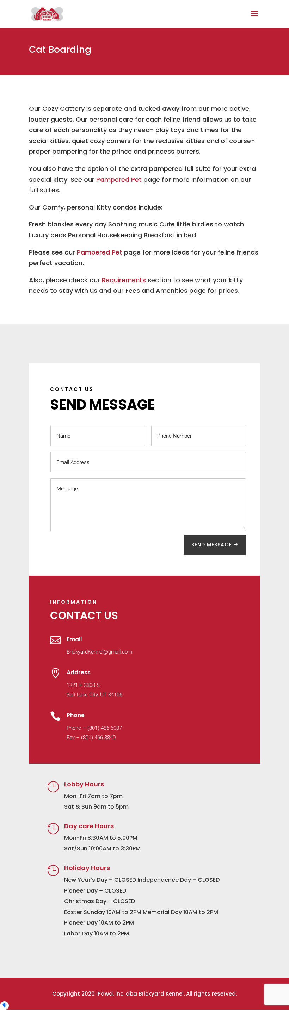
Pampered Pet (119, 179)
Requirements (124, 280)
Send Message (211, 544)
